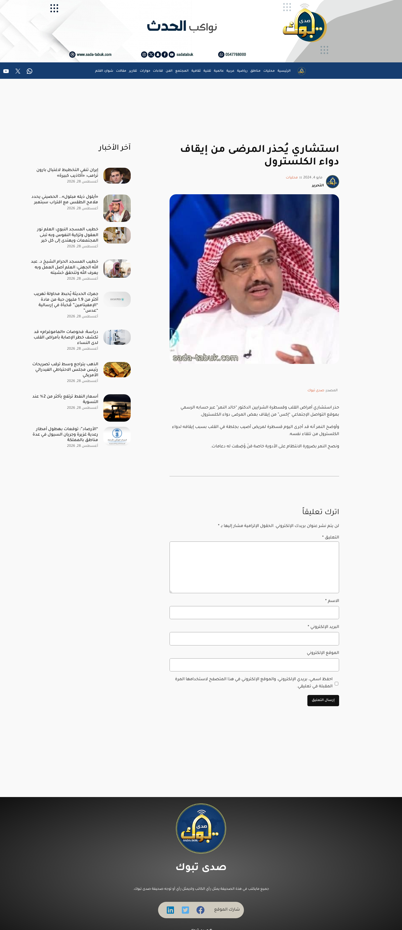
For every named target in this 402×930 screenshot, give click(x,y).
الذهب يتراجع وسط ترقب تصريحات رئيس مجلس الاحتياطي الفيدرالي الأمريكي (65, 370)
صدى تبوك (315, 391)
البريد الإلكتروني (323, 627)
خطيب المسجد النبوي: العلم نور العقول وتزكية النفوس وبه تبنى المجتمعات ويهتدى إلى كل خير (67, 235)
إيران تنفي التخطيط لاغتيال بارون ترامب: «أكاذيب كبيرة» (67, 173)
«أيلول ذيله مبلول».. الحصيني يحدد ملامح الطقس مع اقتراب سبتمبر (64, 200)
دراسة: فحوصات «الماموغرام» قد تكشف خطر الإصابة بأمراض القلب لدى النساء (66, 338)
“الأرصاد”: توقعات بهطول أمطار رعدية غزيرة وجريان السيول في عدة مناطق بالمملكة (65, 435)
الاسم (332, 601)
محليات (292, 178)
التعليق (330, 537)
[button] (200, 910)
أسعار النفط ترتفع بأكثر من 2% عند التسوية (65, 400)
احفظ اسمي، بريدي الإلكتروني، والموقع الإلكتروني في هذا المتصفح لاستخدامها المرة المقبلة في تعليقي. (254, 683)
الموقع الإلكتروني (323, 653)
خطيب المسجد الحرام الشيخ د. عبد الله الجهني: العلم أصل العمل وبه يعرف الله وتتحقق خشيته (64, 267)
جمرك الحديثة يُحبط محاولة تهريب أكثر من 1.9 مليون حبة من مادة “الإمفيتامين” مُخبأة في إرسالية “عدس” (66, 302)
